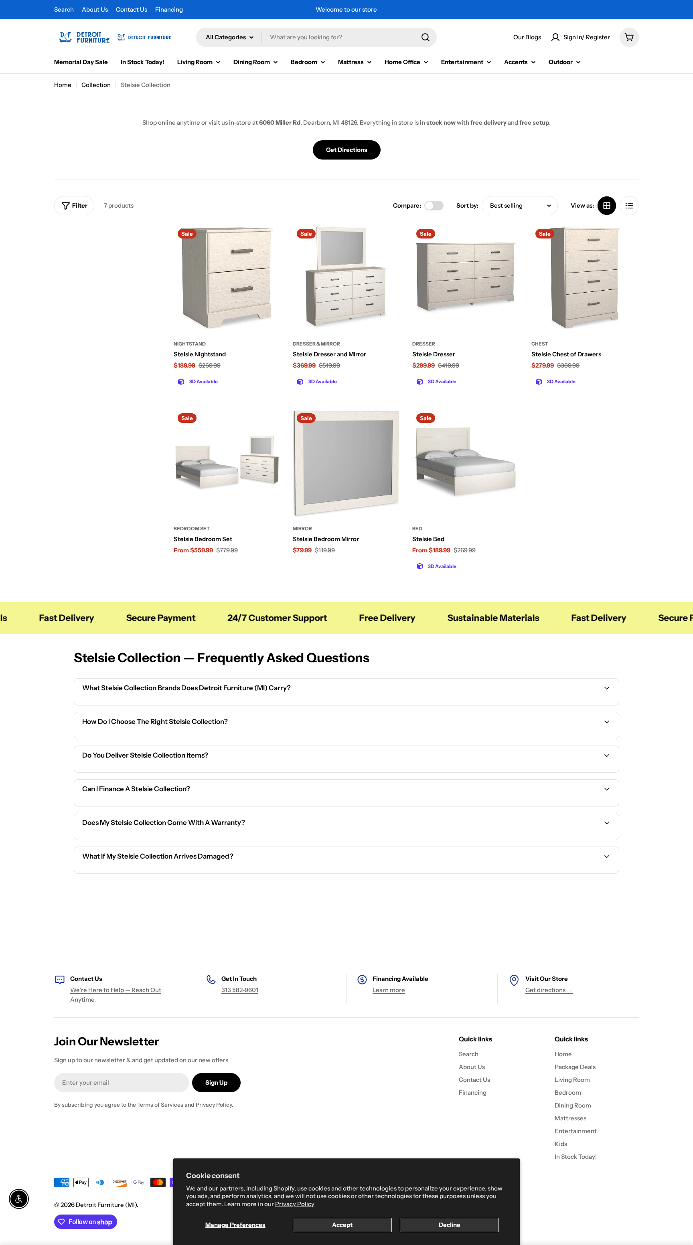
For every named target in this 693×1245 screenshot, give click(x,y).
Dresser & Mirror (316, 344)
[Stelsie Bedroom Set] (227, 463)
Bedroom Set (192, 528)
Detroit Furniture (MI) (106, 1205)
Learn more (389, 990)
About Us (95, 9)
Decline (449, 1225)
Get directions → (549, 990)
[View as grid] (606, 205)
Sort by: (467, 205)
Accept (342, 1225)
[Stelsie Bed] (466, 463)
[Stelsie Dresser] (466, 278)
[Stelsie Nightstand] (227, 278)
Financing (169, 9)
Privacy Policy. (214, 1104)
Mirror (302, 528)
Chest (539, 344)
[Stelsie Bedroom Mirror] (346, 463)
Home (62, 85)
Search (64, 9)
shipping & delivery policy (527, 771)
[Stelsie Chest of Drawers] (585, 278)
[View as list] (629, 205)
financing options (144, 805)
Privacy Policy (294, 1204)
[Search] (425, 37)
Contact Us (131, 9)
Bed (417, 528)
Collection (96, 85)
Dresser (423, 344)
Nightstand (190, 344)
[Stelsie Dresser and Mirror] (346, 278)
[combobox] (316, 37)
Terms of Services (160, 1104)
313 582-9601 (239, 990)
